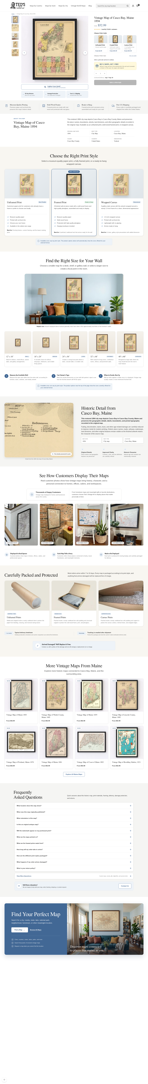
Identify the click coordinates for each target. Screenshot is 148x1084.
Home (13, 14)
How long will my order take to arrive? (30, 849)
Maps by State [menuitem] (50, 6)
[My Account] (133, 6)
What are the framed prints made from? (30, 843)
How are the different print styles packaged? (32, 856)
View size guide (132, 55)
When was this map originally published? (31, 812)
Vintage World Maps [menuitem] (78, 6)
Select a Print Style (115, 82)
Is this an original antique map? (28, 824)
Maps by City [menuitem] (63, 6)
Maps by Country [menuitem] (36, 6)
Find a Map (19, 930)
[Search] (127, 6)
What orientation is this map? (27, 818)
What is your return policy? (26, 868)
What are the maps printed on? (27, 837)
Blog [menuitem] (90, 6)
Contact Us (125, 886)
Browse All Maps (35, 930)
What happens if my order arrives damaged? (32, 862)
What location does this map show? (29, 806)
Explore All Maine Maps (74, 774)
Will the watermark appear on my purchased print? (34, 831)
